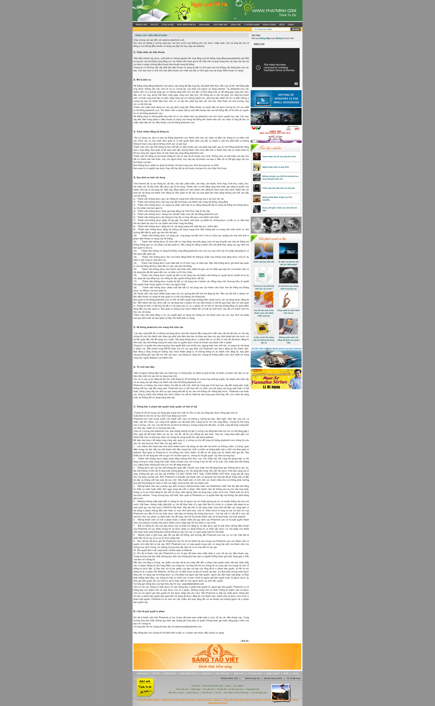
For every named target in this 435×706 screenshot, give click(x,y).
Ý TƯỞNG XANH (251, 25)
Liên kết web (207, 693)
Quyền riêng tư (192, 693)
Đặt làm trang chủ (252, 678)
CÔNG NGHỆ (168, 25)
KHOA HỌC (204, 25)
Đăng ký (280, 38)
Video (228, 686)
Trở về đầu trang (293, 678)
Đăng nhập (265, 38)
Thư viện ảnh (208, 689)
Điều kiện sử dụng (158, 35)
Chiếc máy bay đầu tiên (263, 262)
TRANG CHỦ (141, 25)
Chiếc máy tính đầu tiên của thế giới (278, 188)
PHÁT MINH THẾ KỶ (186, 25)
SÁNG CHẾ (236, 25)
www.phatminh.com (236, 58)
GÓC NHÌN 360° (220, 25)
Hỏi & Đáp (196, 686)
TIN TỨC (154, 25)
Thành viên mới (182, 689)
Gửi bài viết (221, 689)
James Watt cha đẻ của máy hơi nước (279, 156)
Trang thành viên (252, 689)
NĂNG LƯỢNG (269, 25)
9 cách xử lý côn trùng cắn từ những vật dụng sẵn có (263, 340)
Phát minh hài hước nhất (213, 686)
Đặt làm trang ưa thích (273, 678)
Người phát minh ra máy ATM (275, 167)
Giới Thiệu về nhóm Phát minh (236, 693)
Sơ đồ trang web (236, 689)
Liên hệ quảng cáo (259, 693)
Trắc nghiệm (238, 686)
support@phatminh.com (193, 584)
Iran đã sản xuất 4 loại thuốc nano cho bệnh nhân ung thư (264, 313)
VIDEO (291, 25)
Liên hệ (218, 693)
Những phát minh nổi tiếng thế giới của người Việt (288, 340)
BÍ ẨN (281, 25)
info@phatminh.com (217, 703)
